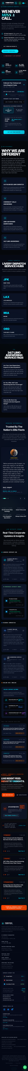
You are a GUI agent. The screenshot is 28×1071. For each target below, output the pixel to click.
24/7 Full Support (20, 110)
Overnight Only (8, 111)
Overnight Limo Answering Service (8, 1041)
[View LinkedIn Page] (23, 560)
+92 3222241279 (5, 955)
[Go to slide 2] (3, 498)
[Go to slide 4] (8, 498)
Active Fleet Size (9, 91)
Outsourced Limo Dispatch (7, 1042)
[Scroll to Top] (13, 1069)
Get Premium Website (10, 46)
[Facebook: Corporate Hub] (8, 1009)
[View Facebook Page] (23, 630)
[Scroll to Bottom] (15, 1069)
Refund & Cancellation (14, 1065)
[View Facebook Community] (23, 659)
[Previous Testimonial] (20, 498)
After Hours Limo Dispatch (7, 1046)
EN (23, 3)
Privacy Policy (18, 1063)
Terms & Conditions (9, 1063)
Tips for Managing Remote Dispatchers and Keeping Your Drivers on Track (14, 742)
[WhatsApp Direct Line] (20, 3)
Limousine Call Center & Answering (8, 1039)
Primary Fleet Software (11, 98)
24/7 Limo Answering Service (20, 1046)
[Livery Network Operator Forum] (12, 1009)
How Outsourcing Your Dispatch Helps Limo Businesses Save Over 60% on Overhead (13, 729)
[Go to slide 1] (2, 498)
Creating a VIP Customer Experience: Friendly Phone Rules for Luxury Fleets (12, 756)
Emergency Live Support (13, 55)
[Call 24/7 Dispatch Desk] (16, 3)
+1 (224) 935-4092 (6, 943)
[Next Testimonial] (24, 498)
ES (25, 3)
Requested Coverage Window (13, 106)
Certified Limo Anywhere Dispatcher (9, 1044)
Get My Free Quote (14, 132)
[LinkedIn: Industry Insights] (4, 1009)
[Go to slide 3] (6, 498)
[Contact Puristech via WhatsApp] (25, 1067)
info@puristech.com (6, 959)
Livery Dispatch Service (21, 1039)
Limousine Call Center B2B (7, 1048)
